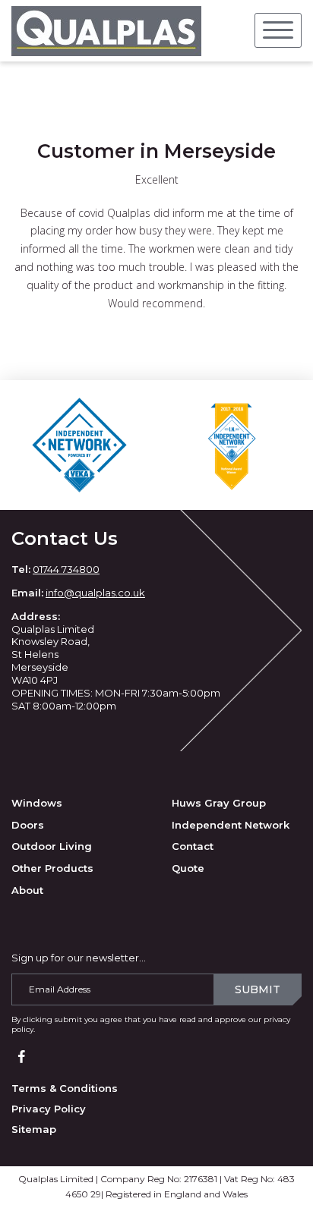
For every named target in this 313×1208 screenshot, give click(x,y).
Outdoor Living (51, 846)
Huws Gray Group (219, 803)
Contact (192, 846)
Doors (27, 825)
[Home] (106, 30)
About (27, 890)
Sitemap (33, 1129)
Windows (36, 803)
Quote (188, 868)
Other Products (52, 868)
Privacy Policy (48, 1109)
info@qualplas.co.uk (95, 593)
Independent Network (230, 825)
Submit (257, 989)
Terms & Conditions (64, 1088)
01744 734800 (66, 569)
